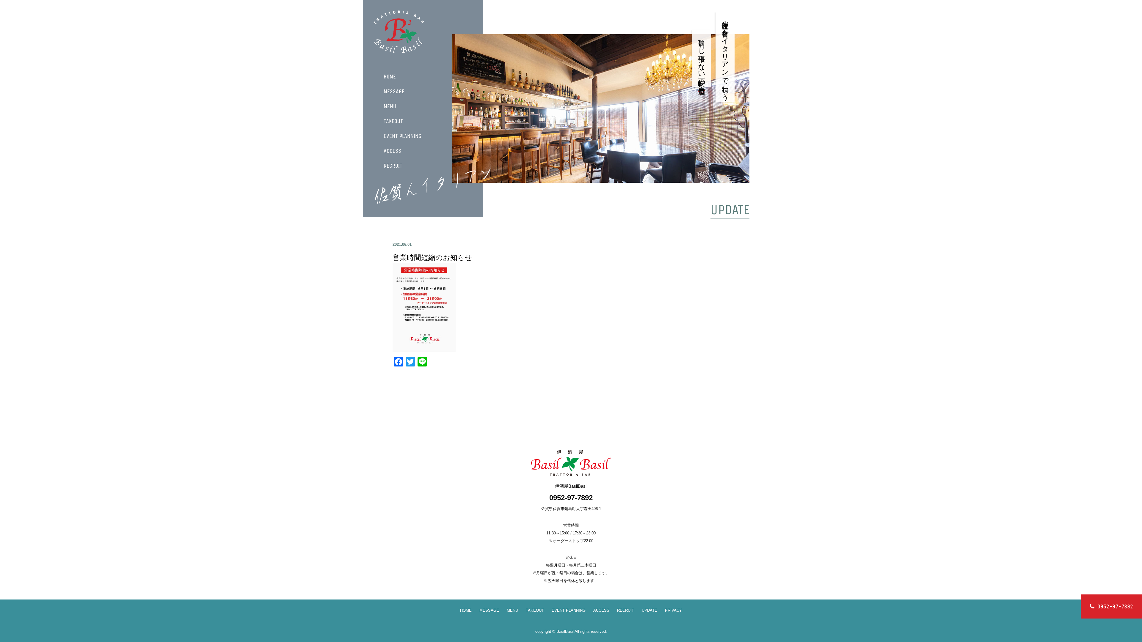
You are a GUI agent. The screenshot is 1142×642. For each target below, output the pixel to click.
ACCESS (392, 151)
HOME (390, 77)
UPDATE (649, 610)
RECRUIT (393, 166)
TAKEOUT (393, 121)
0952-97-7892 (1115, 606)
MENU (390, 106)
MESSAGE (394, 92)
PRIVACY (673, 610)
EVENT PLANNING (402, 136)
